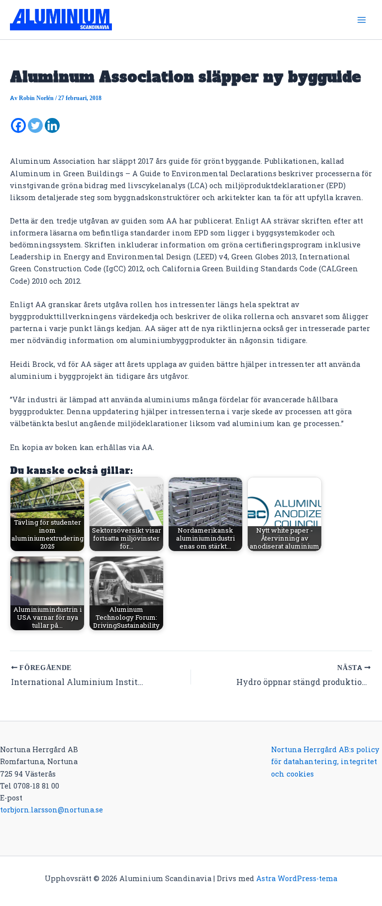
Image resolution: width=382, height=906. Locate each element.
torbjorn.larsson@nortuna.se (51, 809)
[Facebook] (18, 125)
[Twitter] (35, 125)
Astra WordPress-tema (296, 878)
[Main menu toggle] (361, 19)
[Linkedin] (52, 125)
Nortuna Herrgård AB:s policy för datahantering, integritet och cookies (325, 761)
